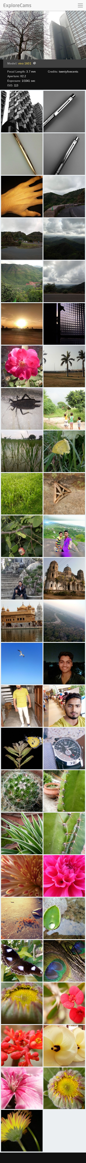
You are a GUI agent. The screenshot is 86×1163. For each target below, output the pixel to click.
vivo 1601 (24, 63)
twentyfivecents (68, 71)
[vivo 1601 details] (34, 63)
